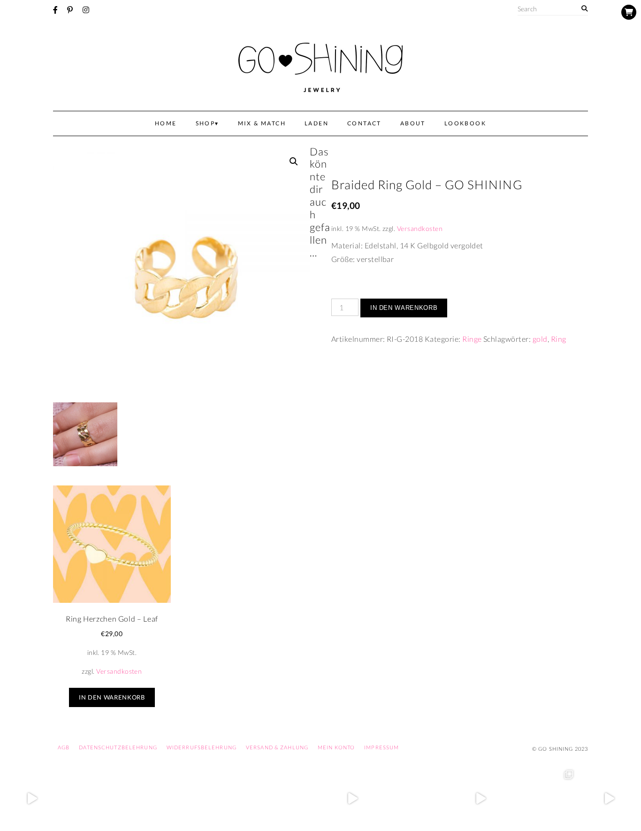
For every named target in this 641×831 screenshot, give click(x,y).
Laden (316, 123)
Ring (558, 338)
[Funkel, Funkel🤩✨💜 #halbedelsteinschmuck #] (160, 799)
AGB (63, 747)
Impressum (381, 747)
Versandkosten (420, 228)
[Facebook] (55, 9)
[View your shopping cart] (628, 12)
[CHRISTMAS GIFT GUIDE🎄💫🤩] (609, 799)
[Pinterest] (70, 9)
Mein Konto (336, 747)
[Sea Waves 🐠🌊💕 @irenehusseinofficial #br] (288, 799)
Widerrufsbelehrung (202, 747)
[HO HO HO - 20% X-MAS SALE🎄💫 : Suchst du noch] (417, 799)
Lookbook (465, 123)
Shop (205, 123)
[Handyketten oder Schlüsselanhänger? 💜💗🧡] (545, 799)
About (413, 123)
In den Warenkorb (403, 307)
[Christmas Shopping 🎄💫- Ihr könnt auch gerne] (481, 799)
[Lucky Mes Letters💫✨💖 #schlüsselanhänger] (32, 799)
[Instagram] (86, 9)
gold (540, 338)
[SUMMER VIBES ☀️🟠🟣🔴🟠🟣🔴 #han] (224, 799)
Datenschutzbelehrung (118, 747)
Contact (364, 123)
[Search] (584, 8)
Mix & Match (262, 123)
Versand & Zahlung (277, 747)
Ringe (471, 338)
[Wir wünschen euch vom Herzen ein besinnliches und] (352, 799)
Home (166, 123)
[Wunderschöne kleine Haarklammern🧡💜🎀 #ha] (96, 799)
